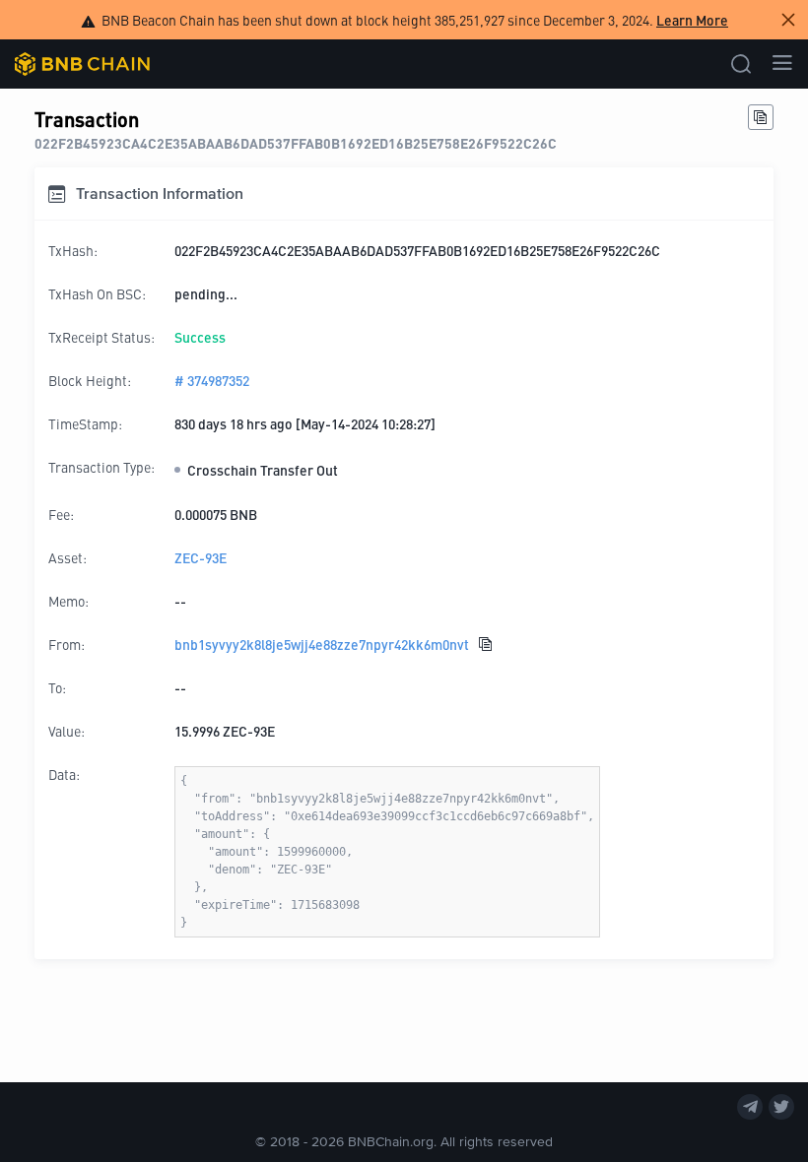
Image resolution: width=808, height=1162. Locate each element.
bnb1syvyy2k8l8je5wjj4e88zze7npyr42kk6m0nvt (321, 644)
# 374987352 (211, 380)
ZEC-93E (200, 557)
